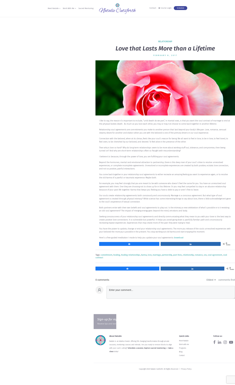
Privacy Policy (186, 369)
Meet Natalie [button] (53, 8)
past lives (177, 255)
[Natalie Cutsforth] (117, 11)
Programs (182, 348)
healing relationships (130, 255)
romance (199, 255)
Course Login (166, 8)
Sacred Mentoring (86, 8)
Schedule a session (135, 348)
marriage (157, 255)
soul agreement (215, 255)
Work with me (184, 344)
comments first (226, 279)
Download (178, 237)
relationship (165, 41)
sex (205, 255)
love (150, 255)
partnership (167, 255)
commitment (106, 255)
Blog (180, 352)
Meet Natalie (183, 341)
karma (144, 255)
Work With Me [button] (69, 8)
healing (116, 255)
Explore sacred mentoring (154, 348)
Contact (152, 8)
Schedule (180, 8)
